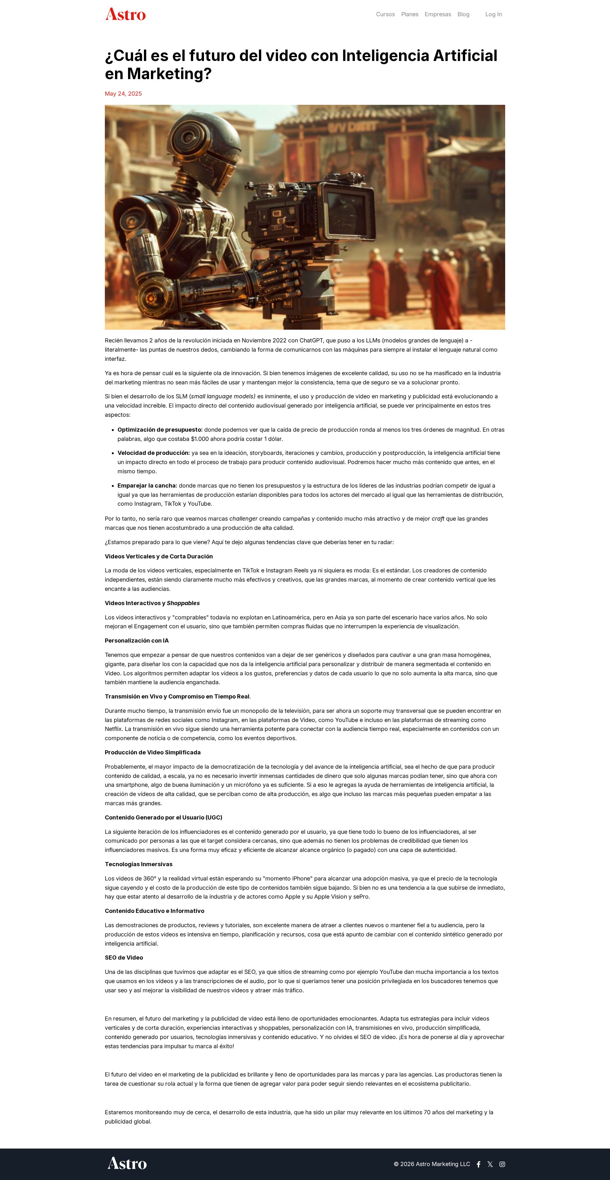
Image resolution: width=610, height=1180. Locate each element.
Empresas (438, 14)
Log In (493, 14)
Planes (409, 14)
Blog (464, 14)
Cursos (385, 14)
